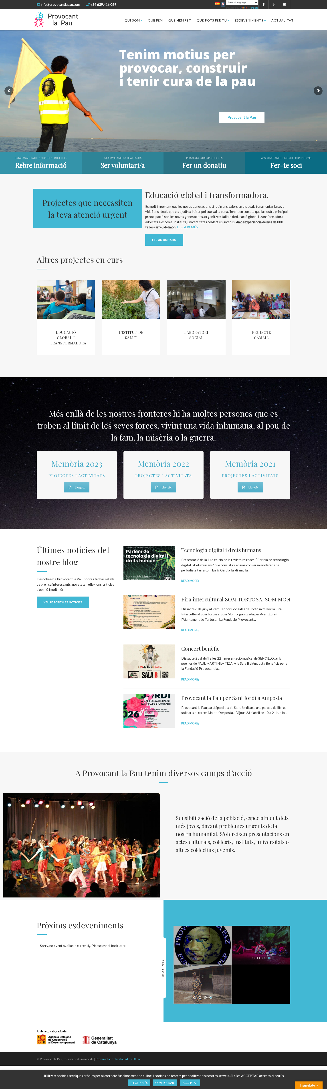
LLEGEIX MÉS (187, 227)
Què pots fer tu (212, 20)
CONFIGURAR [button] (164, 1083)
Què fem (155, 20)
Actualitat (282, 20)
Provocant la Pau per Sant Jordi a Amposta (231, 697)
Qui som (132, 20)
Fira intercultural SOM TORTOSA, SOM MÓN (235, 599)
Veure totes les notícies (63, 602)
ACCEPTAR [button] (190, 1083)
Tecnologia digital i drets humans (221, 549)
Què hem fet (179, 20)
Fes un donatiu (164, 239)
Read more (189, 581)
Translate (253, 7)
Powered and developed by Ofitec (118, 1059)
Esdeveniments (249, 20)
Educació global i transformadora (68, 337)
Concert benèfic (200, 648)
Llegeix (80, 487)
